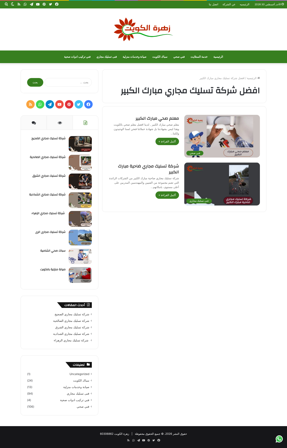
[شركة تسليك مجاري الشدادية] (80, 200)
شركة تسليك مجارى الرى (50, 232)
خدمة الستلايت (199, 56)
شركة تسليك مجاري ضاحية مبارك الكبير (148, 169)
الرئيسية (218, 56)
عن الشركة (229, 4)
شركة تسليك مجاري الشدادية (47, 194)
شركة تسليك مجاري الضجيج (49, 138)
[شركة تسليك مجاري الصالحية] (80, 163)
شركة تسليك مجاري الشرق (49, 176)
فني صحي (179, 56)
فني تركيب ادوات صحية (77, 56)
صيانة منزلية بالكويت (53, 269)
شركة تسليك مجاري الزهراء (49, 213)
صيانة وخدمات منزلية (134, 56)
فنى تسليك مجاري (106, 56)
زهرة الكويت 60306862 (114, 433)
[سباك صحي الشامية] (80, 256)
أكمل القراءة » (167, 141)
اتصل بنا (213, 4)
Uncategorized (79, 374)
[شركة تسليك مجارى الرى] (80, 237)
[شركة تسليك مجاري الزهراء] (80, 219)
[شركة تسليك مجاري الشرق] (80, 181)
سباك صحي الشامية (53, 250)
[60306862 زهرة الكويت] (143, 29)
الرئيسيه (244, 4)
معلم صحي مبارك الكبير (157, 118)
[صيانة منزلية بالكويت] (80, 275)
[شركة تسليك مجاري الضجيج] (80, 144)
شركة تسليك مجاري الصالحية (48, 157)
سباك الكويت (159, 56)
